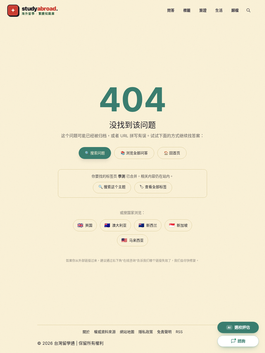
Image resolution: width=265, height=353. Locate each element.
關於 (86, 331)
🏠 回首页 (172, 153)
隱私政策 (145, 331)
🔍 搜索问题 (95, 153)
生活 (219, 10)
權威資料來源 (105, 331)
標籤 (186, 10)
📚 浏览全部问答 (134, 153)
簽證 (203, 10)
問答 (170, 10)
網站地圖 (127, 331)
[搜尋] (248, 10)
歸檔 (235, 10)
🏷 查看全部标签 (153, 187)
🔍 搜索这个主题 (112, 187)
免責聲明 (164, 331)
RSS (179, 331)
